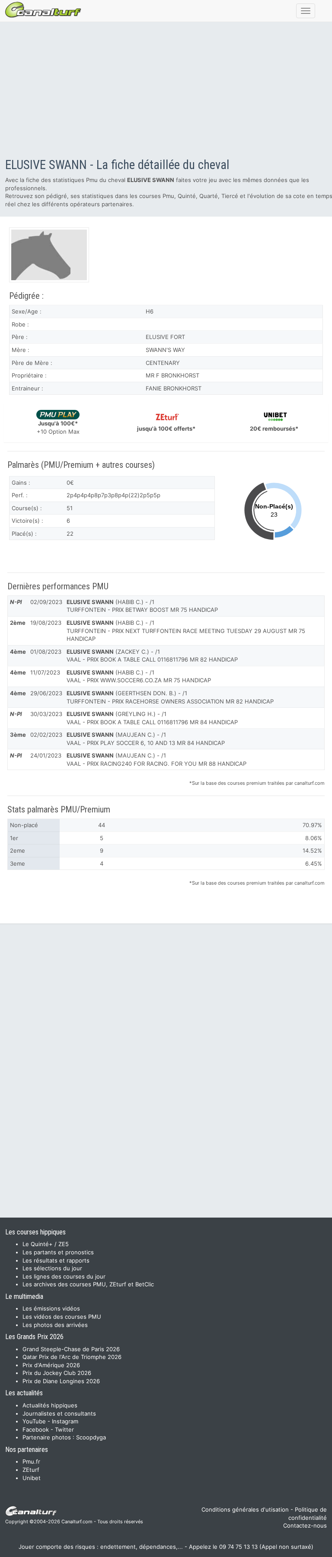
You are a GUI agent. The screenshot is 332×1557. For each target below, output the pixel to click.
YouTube (34, 1421)
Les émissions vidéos (51, 1308)
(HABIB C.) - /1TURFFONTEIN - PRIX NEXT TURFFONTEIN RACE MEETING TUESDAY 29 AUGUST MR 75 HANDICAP (186, 630)
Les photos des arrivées (55, 1324)
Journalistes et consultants (59, 1413)
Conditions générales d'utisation (245, 1509)
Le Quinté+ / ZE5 (45, 1243)
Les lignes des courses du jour (63, 1276)
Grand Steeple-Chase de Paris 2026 (71, 1349)
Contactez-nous (305, 1525)
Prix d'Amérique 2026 (51, 1365)
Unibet (31, 1477)
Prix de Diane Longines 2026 (61, 1381)
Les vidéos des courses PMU (61, 1316)
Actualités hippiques (49, 1405)
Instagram (65, 1421)
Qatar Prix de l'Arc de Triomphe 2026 (71, 1356)
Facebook (35, 1429)
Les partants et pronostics (58, 1252)
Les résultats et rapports (55, 1260)
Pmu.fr (31, 1461)
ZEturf (30, 1469)
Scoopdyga (91, 1437)
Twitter (64, 1429)
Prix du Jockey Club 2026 (56, 1372)
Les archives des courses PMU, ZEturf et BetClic (88, 1284)
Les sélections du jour (52, 1268)
